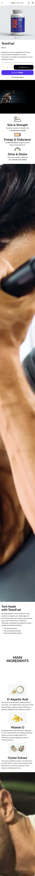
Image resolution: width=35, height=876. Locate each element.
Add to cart (25, 67)
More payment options (17, 77)
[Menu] (2, 3)
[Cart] (33, 3)
